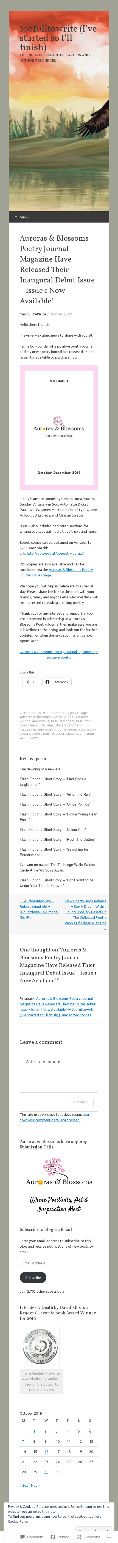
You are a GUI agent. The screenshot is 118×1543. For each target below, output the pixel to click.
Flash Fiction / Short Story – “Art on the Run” (55, 794)
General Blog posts (63, 713)
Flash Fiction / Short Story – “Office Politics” (55, 804)
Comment (79, 1102)
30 (46, 1472)
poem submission (82, 729)
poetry (25, 733)
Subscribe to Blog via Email (46, 1230)
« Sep (24, 1485)
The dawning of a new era (40, 769)
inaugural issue (41, 725)
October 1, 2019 (62, 314)
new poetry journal (53, 729)
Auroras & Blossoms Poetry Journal (47, 717)
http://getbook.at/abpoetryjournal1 (56, 553)
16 (46, 1451)
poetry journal (43, 733)
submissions (85, 733)
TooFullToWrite (33, 314)
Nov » (35, 1485)
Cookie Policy (18, 1521)
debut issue (40, 721)
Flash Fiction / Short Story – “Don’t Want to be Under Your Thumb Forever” (56, 882)
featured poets (62, 721)
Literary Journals (68, 725)
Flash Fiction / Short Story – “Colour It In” (53, 829)
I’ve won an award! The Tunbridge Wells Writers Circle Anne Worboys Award (57, 867)
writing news (29, 737)
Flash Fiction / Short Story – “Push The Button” (57, 839)
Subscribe (33, 1278)
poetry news (65, 733)
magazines (28, 729)
